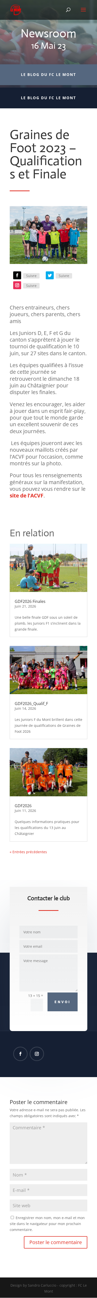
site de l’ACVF (27, 495)
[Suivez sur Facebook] (17, 275)
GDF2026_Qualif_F (31, 703)
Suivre (31, 275)
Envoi (62, 1001)
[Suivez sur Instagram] (17, 285)
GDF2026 (23, 805)
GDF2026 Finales (30, 601)
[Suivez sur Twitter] (50, 275)
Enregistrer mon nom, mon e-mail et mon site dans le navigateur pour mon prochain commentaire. (47, 1223)
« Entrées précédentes (28, 852)
